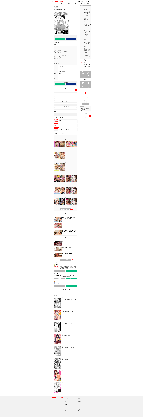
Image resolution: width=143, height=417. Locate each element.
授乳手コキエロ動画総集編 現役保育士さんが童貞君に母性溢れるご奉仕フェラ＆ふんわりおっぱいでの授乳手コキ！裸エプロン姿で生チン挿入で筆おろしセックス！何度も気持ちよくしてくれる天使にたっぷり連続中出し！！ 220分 (87, 32)
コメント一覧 (79, 401)
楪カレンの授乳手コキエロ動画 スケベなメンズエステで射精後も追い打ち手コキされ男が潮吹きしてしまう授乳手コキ (69, 231)
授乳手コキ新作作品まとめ (80, 407)
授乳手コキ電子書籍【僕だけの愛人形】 (67, 323)
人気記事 (55, 3)
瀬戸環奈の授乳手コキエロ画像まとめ (67, 247)
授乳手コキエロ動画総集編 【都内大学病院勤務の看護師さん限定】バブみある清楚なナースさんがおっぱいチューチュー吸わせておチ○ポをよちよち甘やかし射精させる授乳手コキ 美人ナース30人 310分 (87, 44)
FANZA (55, 293)
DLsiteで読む (71, 38)
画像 (81, 3)
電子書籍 (88, 3)
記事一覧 (62, 3)
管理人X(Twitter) (65, 404)
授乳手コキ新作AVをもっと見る (65, 209)
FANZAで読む (60, 38)
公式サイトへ (71, 270)
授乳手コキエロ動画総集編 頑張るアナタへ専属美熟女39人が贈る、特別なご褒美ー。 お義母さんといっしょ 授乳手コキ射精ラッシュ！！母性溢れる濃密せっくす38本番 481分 (87, 13)
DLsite (57, 293)
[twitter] (62, 289)
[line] (67, 289)
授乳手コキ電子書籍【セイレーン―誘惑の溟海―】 (68, 347)
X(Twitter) (83, 1)
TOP (79, 1)
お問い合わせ (87, 1)
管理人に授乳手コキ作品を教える (81, 410)
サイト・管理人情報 (66, 398)
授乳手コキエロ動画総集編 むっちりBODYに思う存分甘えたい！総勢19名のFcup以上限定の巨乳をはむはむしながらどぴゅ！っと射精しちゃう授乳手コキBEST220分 (87, 25)
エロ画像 (65, 409)
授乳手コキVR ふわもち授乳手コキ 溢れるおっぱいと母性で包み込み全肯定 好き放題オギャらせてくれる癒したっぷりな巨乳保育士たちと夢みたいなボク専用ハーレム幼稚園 (87, 50)
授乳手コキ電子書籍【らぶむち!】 (66, 335)
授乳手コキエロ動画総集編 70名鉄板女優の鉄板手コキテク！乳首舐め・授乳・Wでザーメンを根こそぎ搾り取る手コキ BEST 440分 (87, 55)
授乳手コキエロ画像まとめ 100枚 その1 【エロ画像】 (69, 241)
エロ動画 (65, 407)
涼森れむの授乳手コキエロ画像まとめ (67, 253)
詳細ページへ (59, 270)
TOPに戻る (65, 397)
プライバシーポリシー (66, 401)
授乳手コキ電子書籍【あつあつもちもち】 (67, 311)
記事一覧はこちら (65, 259)
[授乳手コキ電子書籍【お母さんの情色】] (65, 289)
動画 (75, 3)
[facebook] (63, 289)
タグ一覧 (69, 3)
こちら (87, 66)
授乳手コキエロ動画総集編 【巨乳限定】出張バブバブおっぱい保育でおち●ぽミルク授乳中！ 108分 (87, 8)
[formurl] (86, 102)
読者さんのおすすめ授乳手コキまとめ (82, 409)
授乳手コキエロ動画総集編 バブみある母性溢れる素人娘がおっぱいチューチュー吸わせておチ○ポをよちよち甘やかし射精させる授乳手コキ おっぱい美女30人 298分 (87, 19)
